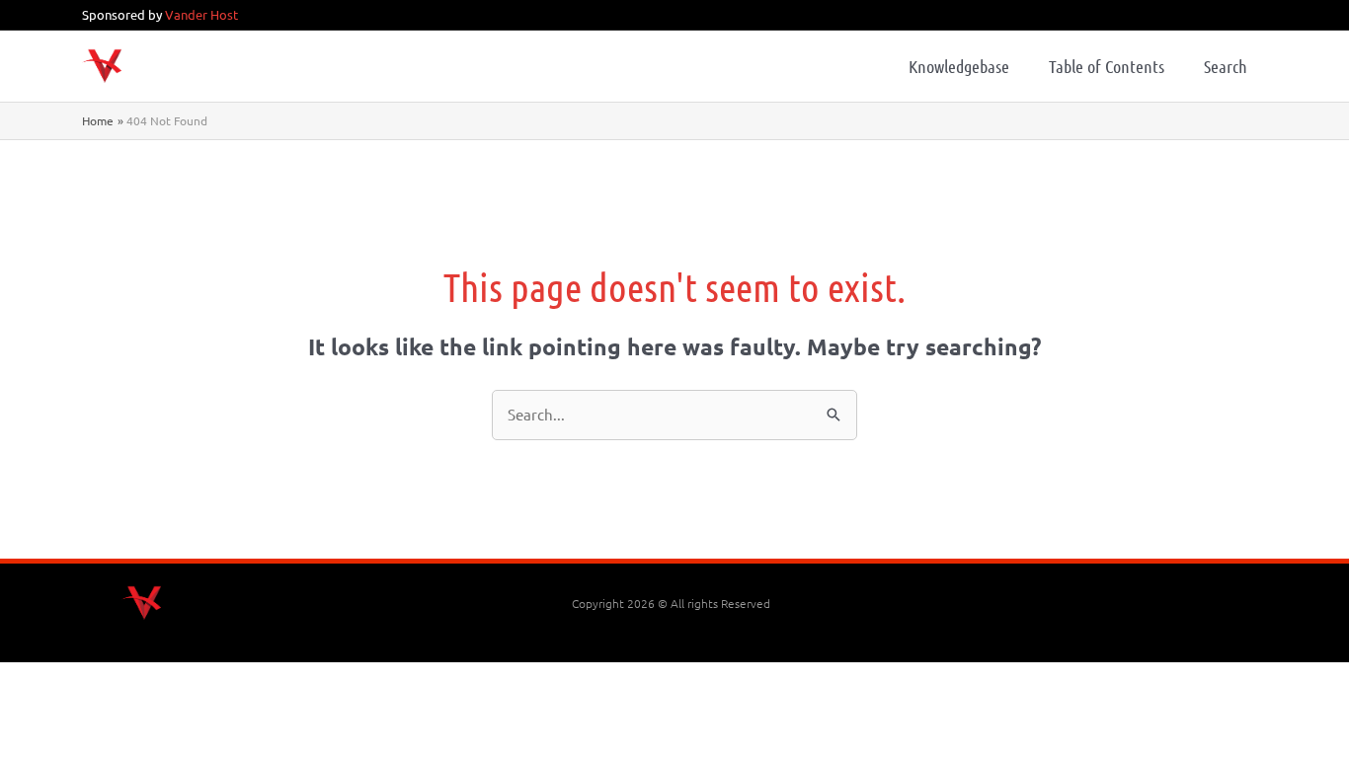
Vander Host (201, 14)
